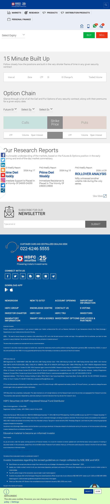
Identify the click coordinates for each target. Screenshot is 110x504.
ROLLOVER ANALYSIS (90, 174)
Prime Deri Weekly (10, 174)
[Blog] (30, 276)
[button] (13, 35)
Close (98, 491)
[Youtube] (38, 276)
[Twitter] (15, 276)
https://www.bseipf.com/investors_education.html (17, 450)
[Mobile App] (88, 26)
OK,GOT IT (88, 491)
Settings (15, 502)
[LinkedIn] (23, 276)
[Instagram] (46, 276)
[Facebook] (8, 276)
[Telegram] (53, 276)
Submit (96, 224)
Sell (102, 35)
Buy (89, 35)
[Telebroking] (82, 26)
